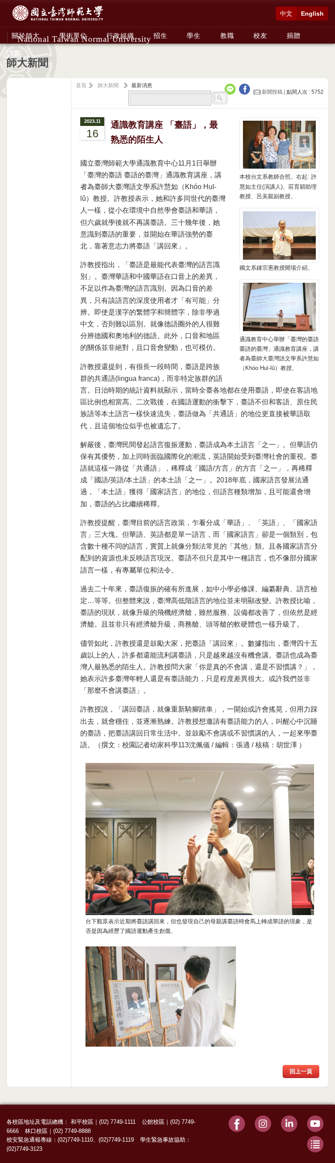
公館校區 (153, 1122)
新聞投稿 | (273, 92)
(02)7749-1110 (75, 1139)
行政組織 (120, 35)
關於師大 (26, 35)
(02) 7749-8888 (72, 1131)
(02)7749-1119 (116, 1139)
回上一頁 (301, 1071)
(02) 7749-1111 (117, 1122)
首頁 (81, 85)
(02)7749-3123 (24, 1149)
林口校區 (36, 1131)
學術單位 (73, 35)
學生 (194, 35)
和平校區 (82, 1122)
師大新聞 (108, 85)
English (312, 13)
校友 (260, 35)
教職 (227, 35)
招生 (161, 35)
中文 (286, 13)
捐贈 (294, 35)
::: (9, 30)
